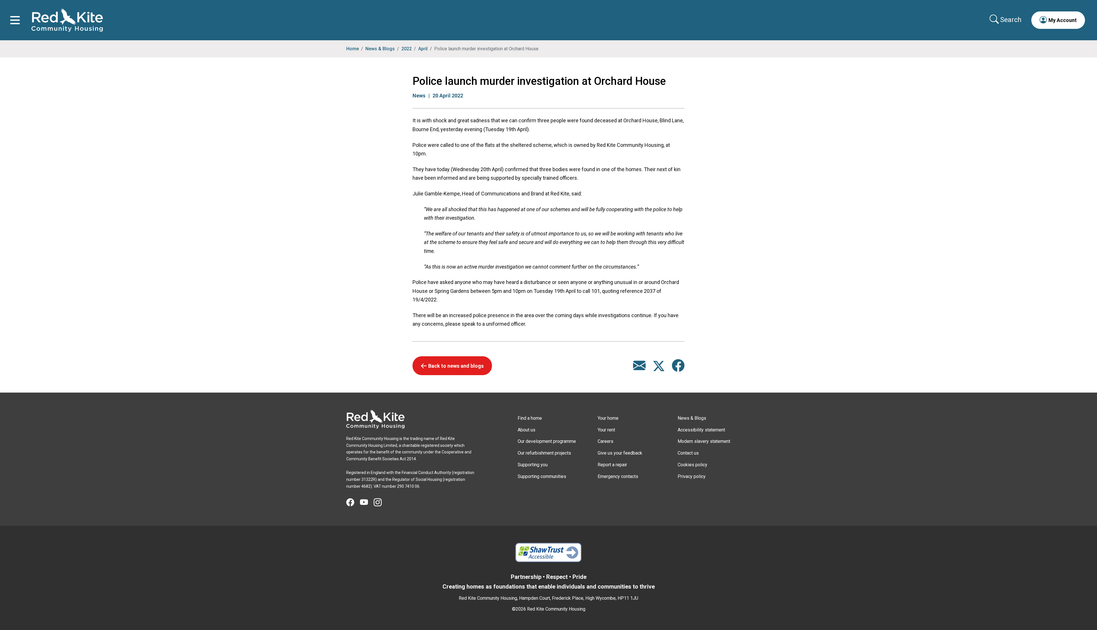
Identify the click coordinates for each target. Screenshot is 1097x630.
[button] (1058, 20)
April (423, 48)
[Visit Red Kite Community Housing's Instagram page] (380, 503)
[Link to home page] (67, 20)
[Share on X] (659, 368)
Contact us (688, 453)
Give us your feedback (620, 453)
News (419, 96)
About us (526, 430)
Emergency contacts (618, 476)
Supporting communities (542, 476)
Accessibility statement (701, 430)
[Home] (375, 419)
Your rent (606, 430)
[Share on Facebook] (678, 368)
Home (352, 48)
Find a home (530, 418)
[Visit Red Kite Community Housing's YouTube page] (367, 503)
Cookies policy (692, 464)
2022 (406, 48)
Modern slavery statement (704, 441)
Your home (608, 418)
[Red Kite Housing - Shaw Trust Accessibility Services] (548, 552)
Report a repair (612, 464)
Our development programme (547, 441)
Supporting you (533, 464)
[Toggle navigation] (15, 20)
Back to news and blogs (456, 366)
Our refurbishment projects (544, 453)
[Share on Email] (639, 368)
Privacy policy (692, 476)
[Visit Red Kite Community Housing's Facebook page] (353, 503)
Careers (605, 441)
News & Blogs (380, 48)
